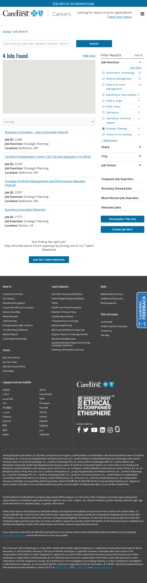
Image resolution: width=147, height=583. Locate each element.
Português (44, 403)
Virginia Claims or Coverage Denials (70, 334)
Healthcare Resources (112, 298)
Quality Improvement (62, 316)
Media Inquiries (108, 303)
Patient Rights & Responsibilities (68, 298)
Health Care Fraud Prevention (67, 307)
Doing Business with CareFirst (18, 325)
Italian (6, 434)
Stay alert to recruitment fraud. (73, 3)
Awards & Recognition (14, 303)
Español (43, 421)
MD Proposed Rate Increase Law (68, 330)
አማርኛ (6, 394)
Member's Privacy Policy (64, 312)
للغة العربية (8, 399)
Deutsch (7, 421)
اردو (41, 430)
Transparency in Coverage (65, 321)
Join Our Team (10, 362)
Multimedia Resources (112, 294)
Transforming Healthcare (15, 330)
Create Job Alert (122, 229)
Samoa (42, 412)
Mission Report (10, 334)
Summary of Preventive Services (68, 350)
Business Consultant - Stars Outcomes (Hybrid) (36, 132)
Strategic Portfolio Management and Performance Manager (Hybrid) (45, 183)
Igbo (5, 430)
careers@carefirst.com (14, 535)
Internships (8, 371)
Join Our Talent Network (49, 259)
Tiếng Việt (44, 434)
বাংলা (4, 403)
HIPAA (55, 303)
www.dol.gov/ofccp (102, 567)
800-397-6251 (62, 567)
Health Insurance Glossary (114, 326)
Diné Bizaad (45, 394)
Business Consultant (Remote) (25, 210)
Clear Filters (136, 67)
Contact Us (106, 331)
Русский (43, 407)
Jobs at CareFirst (11, 357)
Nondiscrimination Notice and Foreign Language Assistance (71, 344)
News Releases (10, 316)
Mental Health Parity (62, 325)
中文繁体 (7, 407)
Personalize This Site (122, 219)
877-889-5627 (82, 567)
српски (43, 416)
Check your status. (119, 17)
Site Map (105, 335)
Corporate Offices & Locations (18, 307)
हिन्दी (5, 425)
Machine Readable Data (64, 339)
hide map (89, 56)
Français (7, 416)
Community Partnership (15, 339)
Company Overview (13, 294)
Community (106, 322)
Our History (9, 298)
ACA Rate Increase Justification (67, 294)
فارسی (6, 412)
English (6, 390)
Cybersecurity (10, 321)
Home (7, 31)
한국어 (42, 390)
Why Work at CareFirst (14, 366)
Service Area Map (11, 312)
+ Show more (109, 140)
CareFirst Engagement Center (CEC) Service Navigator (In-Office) (48, 157)
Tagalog (43, 425)
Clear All (138, 55)
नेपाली (41, 399)
